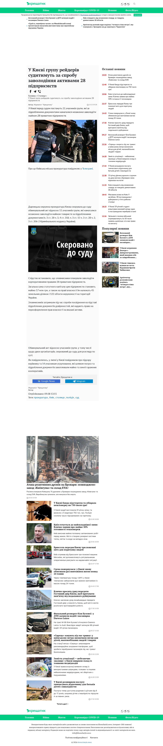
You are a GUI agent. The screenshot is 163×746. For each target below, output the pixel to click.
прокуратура (41, 397)
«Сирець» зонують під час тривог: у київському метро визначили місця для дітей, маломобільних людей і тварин (122, 148)
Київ (51, 397)
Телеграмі (87, 169)
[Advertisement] (81, 48)
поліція (70, 397)
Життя (61, 10)
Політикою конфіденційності (90, 15)
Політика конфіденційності (76, 738)
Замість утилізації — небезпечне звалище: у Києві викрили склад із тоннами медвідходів (122, 159)
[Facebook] (30, 91)
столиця (60, 397)
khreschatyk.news (85, 742)
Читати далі (62, 704)
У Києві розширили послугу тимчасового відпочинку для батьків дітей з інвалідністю (120, 168)
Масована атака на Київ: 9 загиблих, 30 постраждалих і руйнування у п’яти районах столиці (120, 198)
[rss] (128, 3)
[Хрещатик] (36, 3)
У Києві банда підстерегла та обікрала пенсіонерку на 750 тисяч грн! (122, 87)
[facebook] (121, 3)
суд (77, 397)
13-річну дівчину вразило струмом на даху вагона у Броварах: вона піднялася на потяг (122, 178)
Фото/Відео (131, 10)
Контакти (94, 738)
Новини (112, 10)
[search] (134, 4)
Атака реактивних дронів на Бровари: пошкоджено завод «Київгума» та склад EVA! (120, 77)
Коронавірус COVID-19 (86, 10)
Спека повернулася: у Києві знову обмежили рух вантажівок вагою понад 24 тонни (121, 115)
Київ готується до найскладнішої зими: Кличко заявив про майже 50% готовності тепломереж (121, 96)
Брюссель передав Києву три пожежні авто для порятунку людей (120, 106)
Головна (29, 10)
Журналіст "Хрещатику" (43, 105)
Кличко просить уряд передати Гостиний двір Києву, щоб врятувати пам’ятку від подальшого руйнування (121, 126)
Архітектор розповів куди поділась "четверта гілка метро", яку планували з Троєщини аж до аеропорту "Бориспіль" (108, 26)
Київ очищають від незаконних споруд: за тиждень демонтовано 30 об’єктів (103, 19)
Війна (46, 10)
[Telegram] (35, 91)
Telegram (80, 381)
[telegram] (125, 3)
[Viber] (39, 91)
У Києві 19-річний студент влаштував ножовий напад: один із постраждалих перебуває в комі (122, 209)
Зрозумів (137, 15)
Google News (48, 381)
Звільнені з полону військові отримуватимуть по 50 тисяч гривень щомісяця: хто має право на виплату (121, 219)
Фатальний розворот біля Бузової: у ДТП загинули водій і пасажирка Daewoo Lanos (51, 19)
